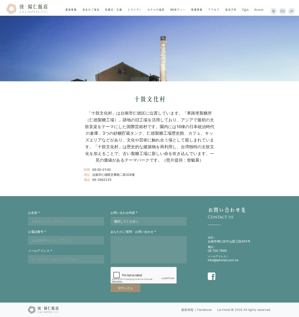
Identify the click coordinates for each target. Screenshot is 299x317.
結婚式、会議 (113, 9)
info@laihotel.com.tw (223, 260)
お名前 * (34, 212)
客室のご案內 (90, 9)
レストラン (135, 9)
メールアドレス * (40, 251)
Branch (258, 9)
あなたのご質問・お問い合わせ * (133, 231)
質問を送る (125, 288)
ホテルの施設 (155, 9)
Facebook (204, 309)
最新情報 (71, 9)
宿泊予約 (230, 9)
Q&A (245, 9)
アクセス (213, 9)
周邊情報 (196, 9)
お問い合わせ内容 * (124, 212)
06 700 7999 (217, 251)
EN (282, 11)
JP (291, 11)
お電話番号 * (37, 231)
